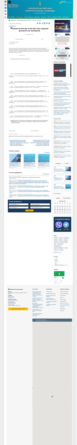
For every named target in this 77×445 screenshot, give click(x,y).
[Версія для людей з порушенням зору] (5, 14)
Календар (58, 198)
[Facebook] (5, 4)
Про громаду (11, 17)
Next (68, 77)
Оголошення (58, 163)
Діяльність (43, 17)
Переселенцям (19, 17)
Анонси (66, 163)
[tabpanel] (62, 70)
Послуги (49, 17)
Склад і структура (28, 17)
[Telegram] (5, 11)
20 (62, 209)
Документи (37, 17)
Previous (56, 77)
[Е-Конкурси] (62, 70)
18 (57, 209)
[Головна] (5, 1)
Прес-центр (65, 17)
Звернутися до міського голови (18, 308)
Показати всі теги (57, 252)
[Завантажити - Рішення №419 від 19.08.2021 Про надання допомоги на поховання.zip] (42, 136)
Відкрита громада (57, 17)
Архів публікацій (67, 198)
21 (64, 209)
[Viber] (5, 7)
